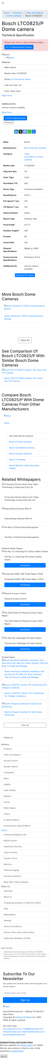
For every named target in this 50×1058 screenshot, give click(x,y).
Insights (7, 784)
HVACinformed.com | (13, 1031)
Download (25, 491)
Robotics (8, 864)
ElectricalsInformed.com (14, 1034)
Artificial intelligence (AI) (15, 834)
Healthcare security (13, 846)
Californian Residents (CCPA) (17, 938)
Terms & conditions (13, 926)
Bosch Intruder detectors (20, 453)
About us (8, 897)
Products (8, 749)
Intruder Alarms (11, 766)
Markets (7, 796)
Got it (3, 1056)
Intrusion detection (12, 876)
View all (25, 340)
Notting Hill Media (23, 1017)
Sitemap (7, 920)
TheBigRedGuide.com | (33, 1029)
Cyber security (10, 852)
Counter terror (10, 858)
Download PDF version (25, 275)
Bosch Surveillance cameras (22, 447)
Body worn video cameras (16, 882)
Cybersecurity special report (17, 825)
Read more (7, 95)
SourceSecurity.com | (13, 1029)
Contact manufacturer (15, 118)
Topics (4, 830)
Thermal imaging (11, 870)
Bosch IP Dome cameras (20, 442)
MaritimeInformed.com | (34, 1031)
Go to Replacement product (19, 47)
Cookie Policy (17, 1051)
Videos (7, 814)
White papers (10, 808)
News (6, 778)
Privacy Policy (26, 1045)
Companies (9, 772)
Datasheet (9, 122)
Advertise (8, 891)
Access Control (11, 760)
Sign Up (25, 1000)
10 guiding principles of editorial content (22, 903)
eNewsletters (10, 914)
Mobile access (10, 840)
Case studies (10, 790)
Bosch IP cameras (17, 459)
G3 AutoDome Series (20, 79)
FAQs (6, 908)
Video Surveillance (12, 755)
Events (7, 802)
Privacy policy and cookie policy (19, 932)
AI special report (12, 820)
